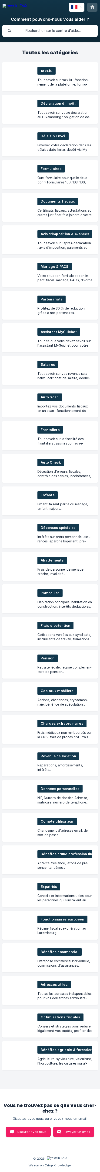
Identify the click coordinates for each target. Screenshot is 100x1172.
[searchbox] (50, 31)
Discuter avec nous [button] (32, 1132)
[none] (15, 6)
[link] (50, 76)
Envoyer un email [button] (77, 1132)
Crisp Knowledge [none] (58, 1165)
